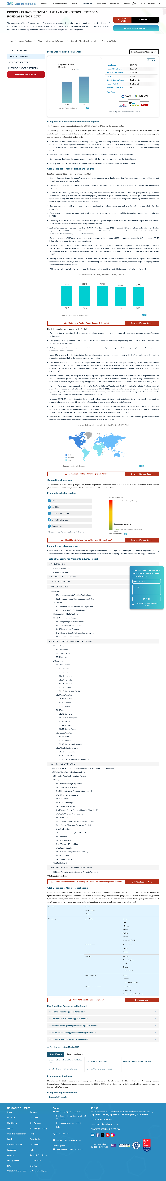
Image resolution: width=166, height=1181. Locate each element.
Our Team (34, 1118)
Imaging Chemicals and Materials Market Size (65, 1061)
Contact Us (34, 1144)
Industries (114, 3)
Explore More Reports (75, 1054)
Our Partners (35, 1123)
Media (10, 1128)
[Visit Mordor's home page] (21, 3)
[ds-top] (136, 28)
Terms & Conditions (38, 1155)
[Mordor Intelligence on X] (103, 1135)
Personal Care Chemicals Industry (99, 1069)
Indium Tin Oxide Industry (96, 1061)
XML (9, 1166)
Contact (126, 3)
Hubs (32, 1150)
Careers (10, 1155)
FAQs (32, 1134)
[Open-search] (160, 3)
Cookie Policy (35, 1161)
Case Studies (35, 1139)
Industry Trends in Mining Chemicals (137, 1061)
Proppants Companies (58, 1097)
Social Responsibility (38, 1128)
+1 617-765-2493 (148, 3)
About (74, 3)
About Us (11, 1118)
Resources (101, 3)
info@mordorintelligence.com (68, 1140)
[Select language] (133, 3)
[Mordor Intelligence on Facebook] (98, 1135)
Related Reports (56, 1054)
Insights (10, 1139)
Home (9, 1112)
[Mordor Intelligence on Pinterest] (108, 1135)
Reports (44, 3)
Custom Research (59, 3)
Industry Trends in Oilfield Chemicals (63, 1069)
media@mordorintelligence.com (70, 1149)
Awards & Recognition (16, 1134)
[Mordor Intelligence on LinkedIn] (93, 1135)
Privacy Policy (13, 1161)
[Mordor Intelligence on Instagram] (113, 1135)
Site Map (33, 1166)
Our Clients (12, 1123)
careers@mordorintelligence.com (104, 1124)
